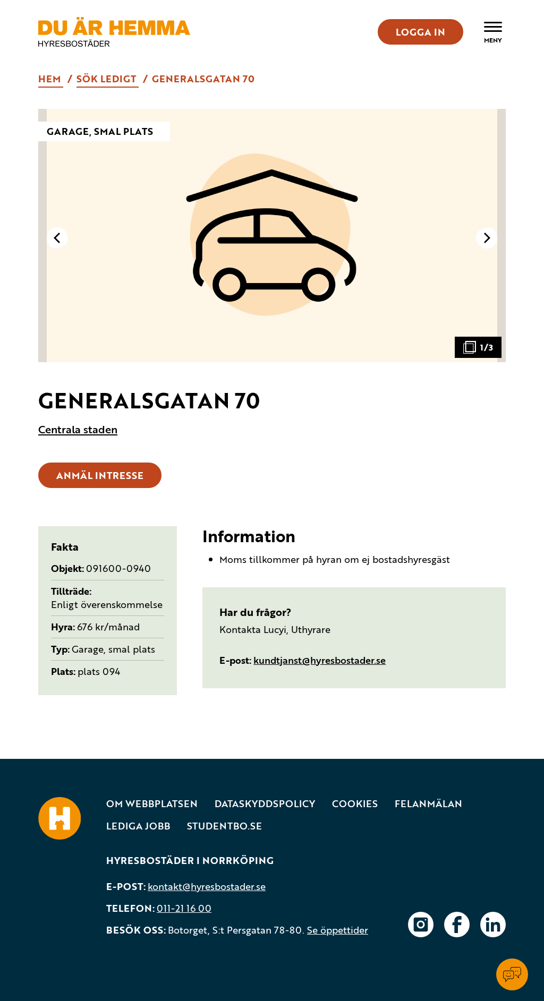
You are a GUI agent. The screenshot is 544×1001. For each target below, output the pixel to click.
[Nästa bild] (486, 238)
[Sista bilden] (57, 238)
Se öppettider (337, 930)
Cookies (355, 803)
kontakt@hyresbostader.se (207, 886)
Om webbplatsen (152, 803)
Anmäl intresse (99, 475)
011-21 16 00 (184, 908)
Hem (50, 78)
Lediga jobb (138, 826)
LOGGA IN (420, 32)
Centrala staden (77, 429)
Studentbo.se (224, 826)
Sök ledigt (107, 78)
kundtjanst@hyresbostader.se (319, 660)
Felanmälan (428, 803)
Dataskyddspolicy (265, 803)
